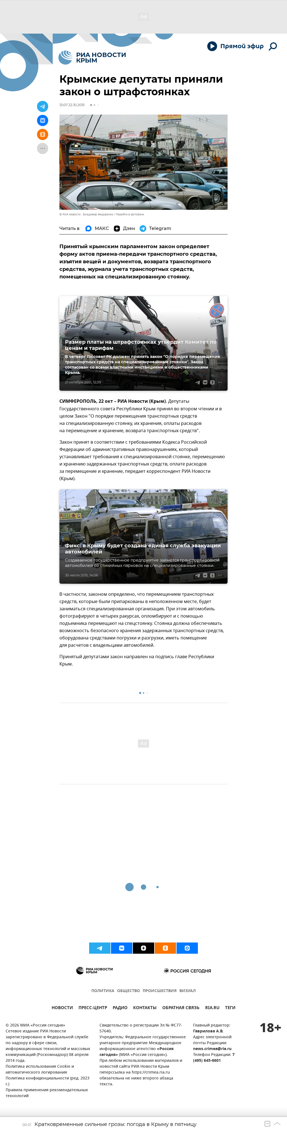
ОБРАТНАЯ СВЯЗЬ (181, 1008)
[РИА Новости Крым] (92, 57)
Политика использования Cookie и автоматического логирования (40, 1069)
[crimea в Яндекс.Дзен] (143, 948)
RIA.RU (212, 1008)
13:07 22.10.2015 (72, 105)
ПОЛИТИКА (102, 991)
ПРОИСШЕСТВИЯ (160, 991)
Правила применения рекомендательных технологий (47, 1093)
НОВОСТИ (62, 1008)
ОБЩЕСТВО (128, 991)
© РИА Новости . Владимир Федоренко (86, 214)
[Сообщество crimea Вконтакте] (121, 948)
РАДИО (120, 1008)
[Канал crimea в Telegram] (99, 948)
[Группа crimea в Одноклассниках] (165, 948)
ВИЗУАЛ (187, 991)
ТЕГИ (230, 1008)
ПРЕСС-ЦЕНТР (92, 1008)
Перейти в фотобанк (130, 214)
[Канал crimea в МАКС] (187, 948)
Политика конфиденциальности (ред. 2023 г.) (47, 1081)
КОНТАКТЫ (145, 1008)
